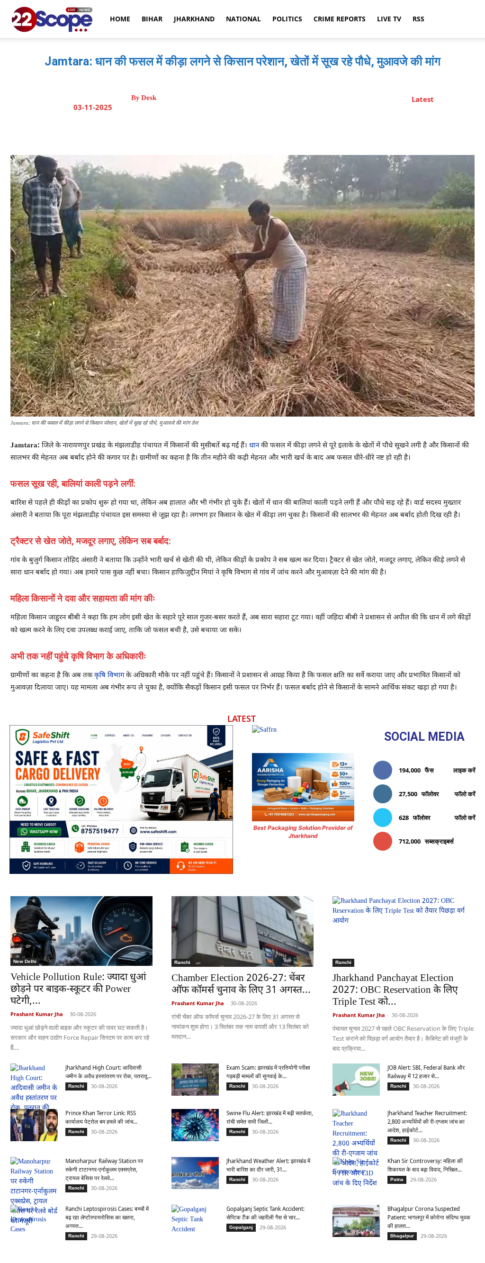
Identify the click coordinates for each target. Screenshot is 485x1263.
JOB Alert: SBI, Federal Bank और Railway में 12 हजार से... (426, 1071)
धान (254, 445)
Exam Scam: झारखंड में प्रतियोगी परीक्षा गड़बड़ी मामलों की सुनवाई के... (268, 1071)
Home (120, 18)
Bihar (152, 18)
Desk (148, 97)
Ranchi (182, 962)
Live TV (389, 18)
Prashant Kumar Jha (36, 1014)
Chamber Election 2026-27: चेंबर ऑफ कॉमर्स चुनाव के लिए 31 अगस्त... (241, 984)
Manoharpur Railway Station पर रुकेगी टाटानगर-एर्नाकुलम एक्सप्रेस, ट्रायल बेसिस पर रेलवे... (104, 1169)
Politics (287, 18)
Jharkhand (194, 18)
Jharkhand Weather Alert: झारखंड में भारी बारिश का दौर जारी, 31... (268, 1165)
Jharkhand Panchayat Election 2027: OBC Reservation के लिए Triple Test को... (395, 990)
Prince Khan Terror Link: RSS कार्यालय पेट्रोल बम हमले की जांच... (101, 1117)
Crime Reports (340, 18)
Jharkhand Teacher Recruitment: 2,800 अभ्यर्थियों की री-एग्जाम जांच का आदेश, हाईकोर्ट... (427, 1121)
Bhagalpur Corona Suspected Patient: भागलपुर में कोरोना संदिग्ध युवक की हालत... (428, 1217)
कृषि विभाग (109, 675)
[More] (328, 131)
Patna (397, 1179)
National (243, 18)
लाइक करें (464, 770)
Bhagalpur (402, 1235)
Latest (423, 99)
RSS (418, 18)
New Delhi (24, 961)
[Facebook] (218, 131)
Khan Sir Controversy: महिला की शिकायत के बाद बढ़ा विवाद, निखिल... (425, 1165)
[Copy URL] (305, 131)
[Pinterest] (261, 131)
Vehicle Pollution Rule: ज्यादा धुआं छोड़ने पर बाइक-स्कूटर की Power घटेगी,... (78, 989)
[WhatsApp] (283, 131)
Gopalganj (241, 1227)
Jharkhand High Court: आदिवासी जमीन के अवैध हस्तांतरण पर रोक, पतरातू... (108, 1071)
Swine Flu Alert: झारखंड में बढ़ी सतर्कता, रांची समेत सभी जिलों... (269, 1117)
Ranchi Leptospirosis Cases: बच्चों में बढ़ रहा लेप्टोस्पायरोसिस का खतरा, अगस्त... (107, 1217)
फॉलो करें (465, 794)
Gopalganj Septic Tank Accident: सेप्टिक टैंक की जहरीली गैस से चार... (265, 1213)
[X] (240, 131)
